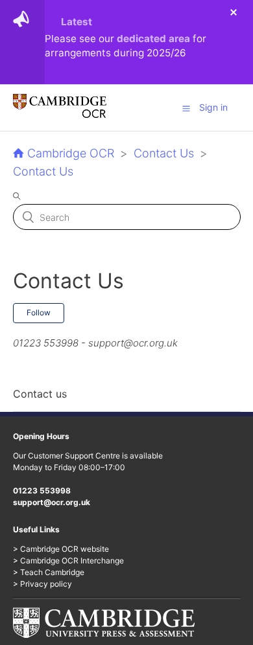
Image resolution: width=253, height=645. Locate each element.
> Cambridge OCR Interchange (68, 560)
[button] (186, 108)
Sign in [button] (213, 107)
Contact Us (164, 153)
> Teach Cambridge (48, 572)
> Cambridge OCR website (61, 549)
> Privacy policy (42, 584)
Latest (76, 22)
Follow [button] (39, 312)
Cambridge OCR (70, 153)
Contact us (40, 393)
